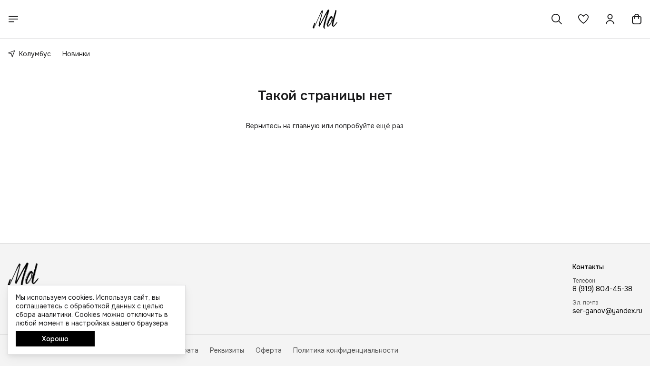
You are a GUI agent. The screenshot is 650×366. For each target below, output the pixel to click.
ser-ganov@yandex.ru (607, 310)
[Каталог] (13, 19)
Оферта (269, 350)
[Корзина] (636, 19)
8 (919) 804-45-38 (602, 289)
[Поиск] (556, 19)
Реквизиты (227, 350)
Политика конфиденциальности (345, 350)
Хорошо (55, 339)
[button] (583, 19)
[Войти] (610, 19)
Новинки (76, 54)
